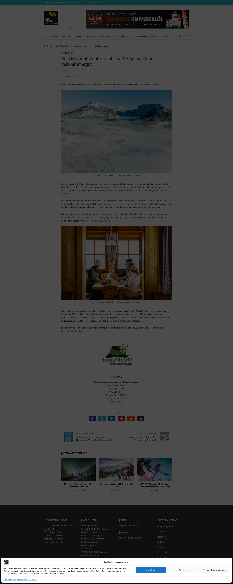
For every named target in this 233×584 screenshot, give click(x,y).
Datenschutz (22, 580)
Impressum (32, 580)
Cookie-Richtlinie (10, 580)
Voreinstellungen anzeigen (214, 570)
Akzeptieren (151, 570)
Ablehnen (182, 570)
